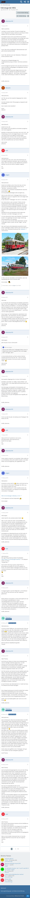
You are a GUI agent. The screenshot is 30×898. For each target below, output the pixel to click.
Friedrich (6, 860)
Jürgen (14, 285)
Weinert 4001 (8, 879)
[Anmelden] (24, 2)
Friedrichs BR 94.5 (9, 858)
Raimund (6, 864)
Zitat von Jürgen (8, 347)
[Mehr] (27, 26)
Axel (6, 875)
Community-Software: (15, 896)
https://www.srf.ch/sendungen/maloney (10, 559)
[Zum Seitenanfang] (27, 896)
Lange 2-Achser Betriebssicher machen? (14, 874)
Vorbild (6, 866)
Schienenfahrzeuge (8, 861)
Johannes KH (5, 9)
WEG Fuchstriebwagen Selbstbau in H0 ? (10, 495)
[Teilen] (28, 16)
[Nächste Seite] (18, 849)
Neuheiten (7, 872)
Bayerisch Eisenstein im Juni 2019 (13, 863)
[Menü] (28, 1)
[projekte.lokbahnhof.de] (3, 1)
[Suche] (21, 1)
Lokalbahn (23, 229)
